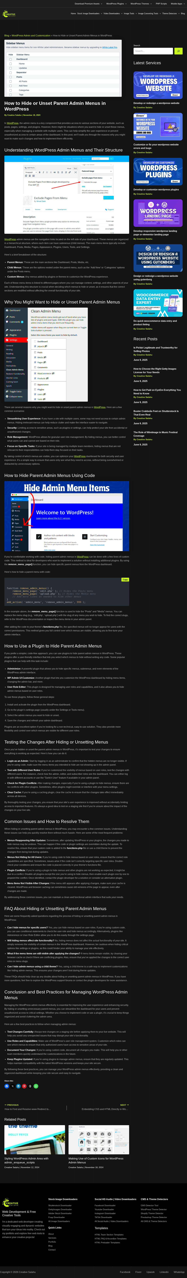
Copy (125, 579)
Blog (183, 13)
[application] (100, 3)
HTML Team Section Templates (109, 1234)
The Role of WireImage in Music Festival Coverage (156, 434)
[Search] (178, 51)
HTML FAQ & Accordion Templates (111, 1238)
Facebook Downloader (105, 1205)
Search (137, 45)
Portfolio (52, 1242)
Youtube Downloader (104, 1209)
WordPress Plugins (115, 3)
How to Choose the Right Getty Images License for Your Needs (155, 371)
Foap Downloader (56, 1217)
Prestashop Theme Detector (154, 1217)
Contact (52, 1250)
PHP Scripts (161, 3)
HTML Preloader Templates (107, 1242)
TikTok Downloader (103, 1217)
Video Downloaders (112, 13)
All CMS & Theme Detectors (154, 1221)
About (51, 1234)
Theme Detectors (169, 13)
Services (52, 1238)
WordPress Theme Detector (154, 1209)
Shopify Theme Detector (152, 1213)
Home (73, 13)
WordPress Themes (140, 3)
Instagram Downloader (105, 1213)
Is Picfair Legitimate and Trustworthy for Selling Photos (156, 349)
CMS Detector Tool (149, 1205)
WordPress (12, 123)
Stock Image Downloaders (88, 13)
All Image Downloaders (59, 1221)
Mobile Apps (176, 3)
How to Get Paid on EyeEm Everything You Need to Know (157, 392)
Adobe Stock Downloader (60, 1213)
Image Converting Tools (148, 13)
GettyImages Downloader (60, 1209)
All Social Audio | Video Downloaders (111, 1221)
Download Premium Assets (87, 3)
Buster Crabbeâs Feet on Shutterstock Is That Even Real (156, 413)
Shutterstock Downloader (60, 1205)
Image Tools (129, 13)
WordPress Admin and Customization (31, 35)
